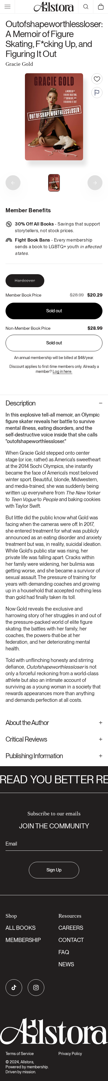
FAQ (63, 952)
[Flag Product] (96, 92)
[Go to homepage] (54, 1031)
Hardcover (29, 282)
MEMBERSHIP (23, 940)
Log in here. (62, 371)
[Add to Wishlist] (96, 78)
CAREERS (70, 928)
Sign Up (54, 870)
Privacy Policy (70, 1053)
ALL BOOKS (20, 928)
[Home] (54, 7)
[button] (7, 6)
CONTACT (71, 940)
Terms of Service (20, 1053)
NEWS (66, 964)
